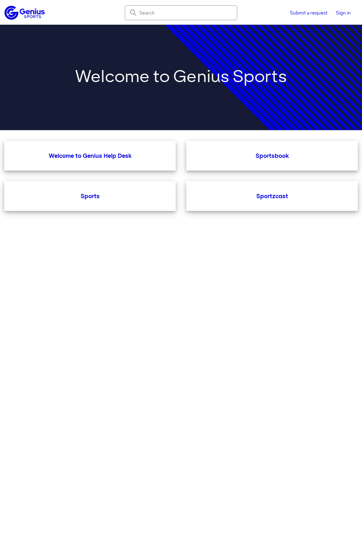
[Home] (24, 13)
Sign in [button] (343, 13)
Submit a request (308, 13)
